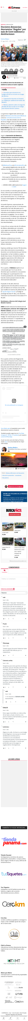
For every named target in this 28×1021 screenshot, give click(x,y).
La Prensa (18, 983)
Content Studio (18, 988)
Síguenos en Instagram (15, 486)
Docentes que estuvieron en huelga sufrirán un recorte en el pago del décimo (13, 94)
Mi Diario (9, 985)
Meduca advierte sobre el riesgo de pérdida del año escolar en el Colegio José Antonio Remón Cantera (13, 106)
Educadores (5, 478)
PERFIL (24, 1019)
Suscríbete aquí (5, 428)
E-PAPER (17, 1019)
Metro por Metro (9, 998)
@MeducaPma (7, 165)
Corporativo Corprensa (10, 983)
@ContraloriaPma (19, 165)
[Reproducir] (4, 77)
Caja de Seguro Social (8, 291)
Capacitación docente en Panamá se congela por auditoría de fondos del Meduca (13, 100)
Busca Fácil (18, 991)
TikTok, (9, 435)
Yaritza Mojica (5, 39)
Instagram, (4, 435)
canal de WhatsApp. (6, 437)
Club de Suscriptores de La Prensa (9, 994)
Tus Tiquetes (9, 991)
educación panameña (8, 475)
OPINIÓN (10, 1019)
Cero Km (19, 1001)
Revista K (9, 988)
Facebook (16, 435)
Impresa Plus (18, 997)
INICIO (3, 1019)
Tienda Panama (10, 1001)
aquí (6, 442)
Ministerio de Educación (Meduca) (15, 116)
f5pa (19, 994)
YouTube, (21, 433)
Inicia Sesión (14, 11)
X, (12, 435)
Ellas (18, 985)
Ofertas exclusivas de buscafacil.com (18, 561)
